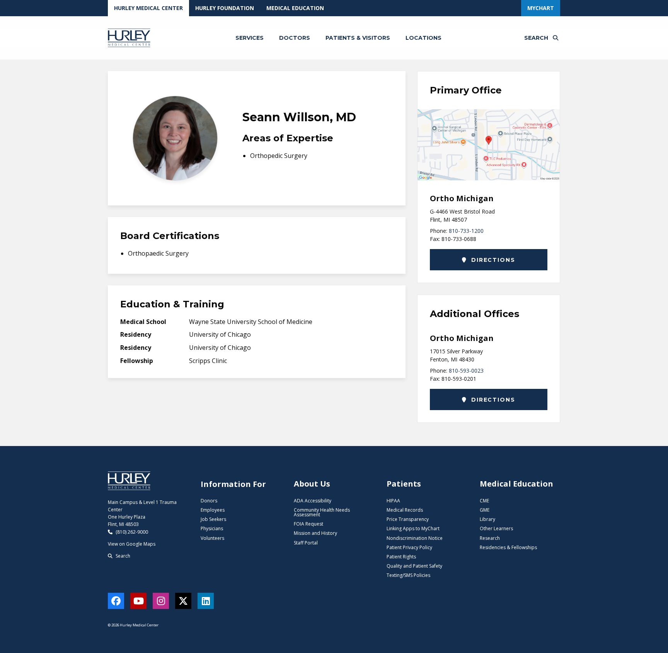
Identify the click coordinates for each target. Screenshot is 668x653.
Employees (213, 510)
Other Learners (496, 528)
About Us (312, 483)
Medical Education (295, 8)
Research (490, 538)
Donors (209, 500)
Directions (492, 259)
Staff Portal (306, 542)
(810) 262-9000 (131, 532)
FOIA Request (308, 524)
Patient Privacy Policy (409, 547)
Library (487, 519)
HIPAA (393, 500)
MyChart (540, 8)
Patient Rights (401, 556)
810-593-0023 (466, 370)
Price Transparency (408, 519)
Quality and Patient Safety (414, 566)
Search (122, 556)
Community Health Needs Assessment (322, 512)
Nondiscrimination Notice (415, 538)
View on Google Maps (131, 544)
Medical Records (405, 510)
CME (484, 500)
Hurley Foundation (224, 8)
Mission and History (315, 533)
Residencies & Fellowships (508, 547)
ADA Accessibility (312, 500)
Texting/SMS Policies (408, 575)
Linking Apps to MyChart (413, 528)
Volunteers (212, 538)
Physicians (212, 528)
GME (484, 510)
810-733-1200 (466, 230)
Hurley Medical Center (148, 8)
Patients (404, 483)
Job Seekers (213, 519)
